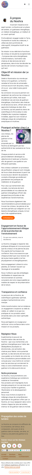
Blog (21, 454)
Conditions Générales (10, 456)
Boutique (13, 454)
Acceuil (5, 454)
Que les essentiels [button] (14, 472)
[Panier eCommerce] (24, 4)
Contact (5, 459)
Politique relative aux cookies (12, 467)
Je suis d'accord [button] (25, 472)
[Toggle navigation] (29, 4)
